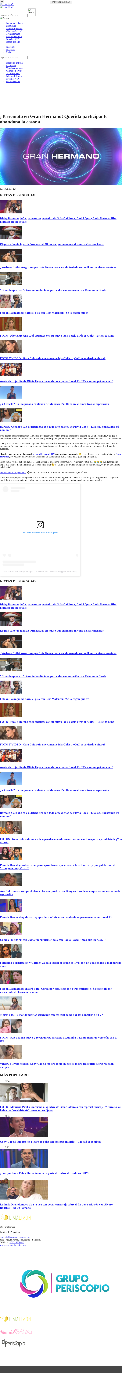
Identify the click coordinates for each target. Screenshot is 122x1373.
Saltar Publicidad (61, 2)
